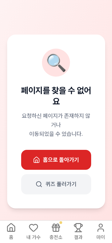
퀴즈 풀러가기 (61, 184)
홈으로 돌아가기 (61, 159)
